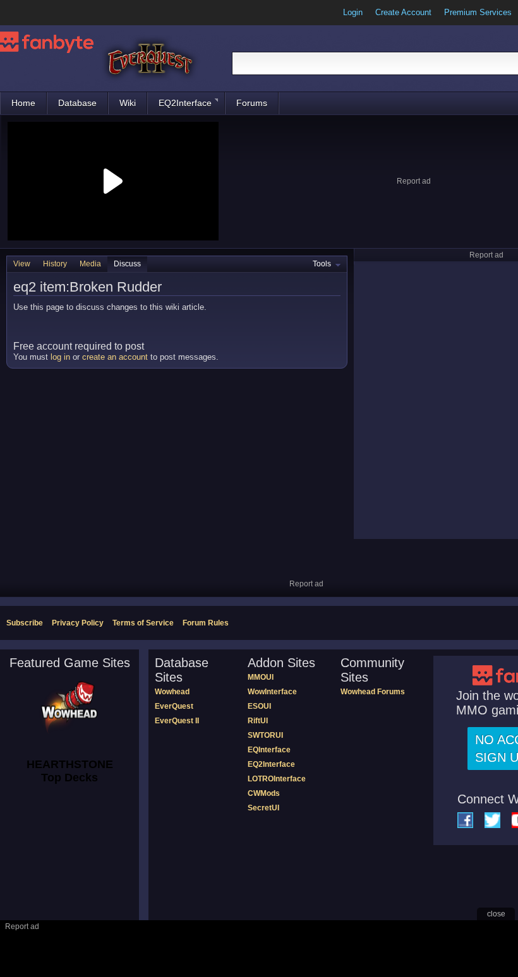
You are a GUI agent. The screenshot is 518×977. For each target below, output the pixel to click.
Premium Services (478, 12)
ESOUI (259, 706)
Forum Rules (206, 623)
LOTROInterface (277, 778)
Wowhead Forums (372, 691)
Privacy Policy (78, 623)
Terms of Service (143, 623)
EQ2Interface (185, 103)
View (21, 263)
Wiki (127, 103)
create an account (115, 357)
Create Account (403, 12)
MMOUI (261, 677)
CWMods (264, 793)
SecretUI (263, 807)
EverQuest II (177, 720)
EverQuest (174, 706)
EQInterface (269, 749)
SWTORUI (265, 735)
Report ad (414, 181)
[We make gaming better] (40, 12)
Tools (322, 263)
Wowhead (172, 691)
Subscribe (24, 623)
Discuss (127, 263)
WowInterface (272, 691)
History (55, 263)
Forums (251, 103)
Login (353, 12)
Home (23, 103)
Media (90, 263)
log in (60, 357)
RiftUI (258, 720)
